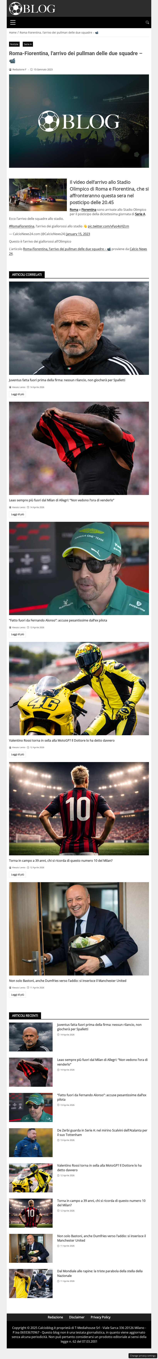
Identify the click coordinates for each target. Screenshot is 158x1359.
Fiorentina (89, 209)
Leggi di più (17, 394)
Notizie (14, 44)
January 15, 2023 (78, 234)
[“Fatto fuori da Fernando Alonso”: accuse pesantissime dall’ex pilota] (79, 568)
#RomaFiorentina (21, 226)
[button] (147, 22)
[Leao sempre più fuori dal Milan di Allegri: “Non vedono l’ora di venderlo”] (79, 448)
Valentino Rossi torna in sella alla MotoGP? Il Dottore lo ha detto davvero (62, 740)
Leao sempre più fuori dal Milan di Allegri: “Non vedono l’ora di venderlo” (61, 500)
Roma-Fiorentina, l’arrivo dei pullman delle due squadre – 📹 (67, 249)
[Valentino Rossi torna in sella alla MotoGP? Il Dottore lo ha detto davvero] (79, 688)
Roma (74, 209)
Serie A (28, 44)
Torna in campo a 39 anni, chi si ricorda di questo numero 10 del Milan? (61, 860)
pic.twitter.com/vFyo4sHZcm (108, 226)
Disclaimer (77, 1317)
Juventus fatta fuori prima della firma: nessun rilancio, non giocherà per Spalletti (67, 380)
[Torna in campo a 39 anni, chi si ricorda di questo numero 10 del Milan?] (79, 808)
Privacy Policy (100, 1317)
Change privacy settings (143, 1355)
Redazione (55, 1317)
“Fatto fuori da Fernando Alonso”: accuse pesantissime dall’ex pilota (58, 620)
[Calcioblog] (32, 8)
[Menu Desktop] (13, 22)
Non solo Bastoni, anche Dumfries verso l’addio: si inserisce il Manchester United (67, 981)
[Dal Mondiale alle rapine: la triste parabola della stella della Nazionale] (31, 1283)
